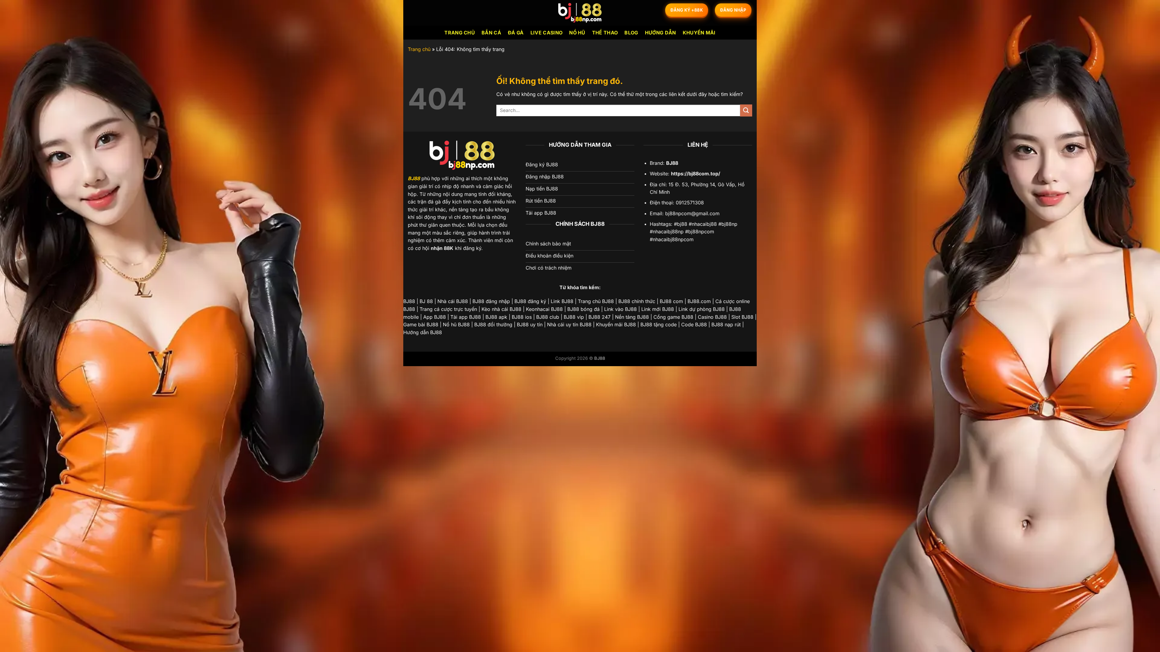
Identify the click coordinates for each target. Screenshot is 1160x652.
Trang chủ (459, 33)
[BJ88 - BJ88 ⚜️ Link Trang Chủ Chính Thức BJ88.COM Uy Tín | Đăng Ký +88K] (580, 13)
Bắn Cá (491, 33)
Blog (631, 33)
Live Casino (546, 33)
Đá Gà (516, 33)
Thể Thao (605, 33)
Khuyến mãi (699, 33)
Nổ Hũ (577, 33)
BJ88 (414, 178)
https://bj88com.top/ (695, 174)
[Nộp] (746, 110)
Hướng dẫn (660, 33)
